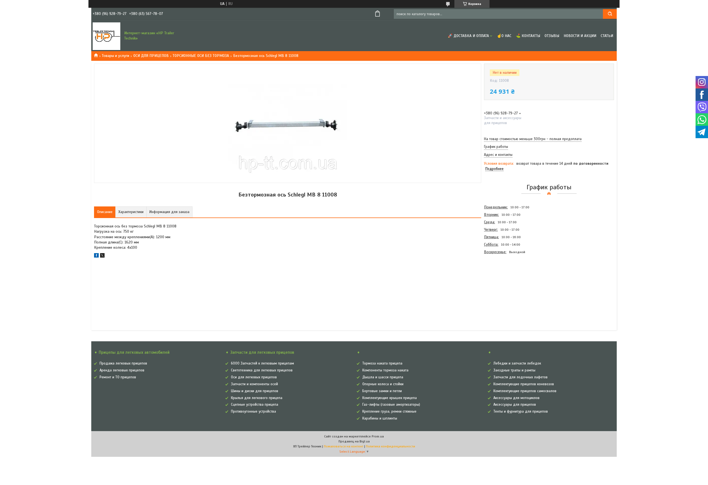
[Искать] (610, 14)
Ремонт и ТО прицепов (118, 377)
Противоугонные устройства (253, 411)
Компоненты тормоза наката (385, 370)
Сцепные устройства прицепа (254, 404)
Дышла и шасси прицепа (382, 377)
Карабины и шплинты (379, 418)
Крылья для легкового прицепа (256, 398)
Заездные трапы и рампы (514, 370)
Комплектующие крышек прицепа (389, 398)
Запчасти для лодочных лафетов (520, 377)
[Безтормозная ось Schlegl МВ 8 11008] (503, 285)
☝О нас (504, 35)
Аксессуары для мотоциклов (516, 398)
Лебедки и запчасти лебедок (517, 363)
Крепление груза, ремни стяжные (389, 411)
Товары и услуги (115, 55)
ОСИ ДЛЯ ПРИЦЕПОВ (151, 55)
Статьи (607, 35)
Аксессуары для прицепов (514, 404)
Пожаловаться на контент (343, 446)
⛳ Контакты (528, 35)
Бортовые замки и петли (382, 391)
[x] (102, 256)
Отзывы (552, 35)
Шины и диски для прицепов (254, 391)
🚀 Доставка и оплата (468, 35)
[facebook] (96, 256)
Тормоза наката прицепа (382, 363)
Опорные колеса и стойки (383, 384)
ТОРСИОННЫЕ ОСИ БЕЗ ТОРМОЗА (201, 55)
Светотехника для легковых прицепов (262, 370)
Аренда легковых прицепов (122, 370)
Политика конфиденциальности (390, 446)
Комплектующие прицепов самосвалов (524, 391)
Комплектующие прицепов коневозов (523, 384)
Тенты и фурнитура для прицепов (520, 411)
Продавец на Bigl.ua (354, 441)
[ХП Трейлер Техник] (106, 36)
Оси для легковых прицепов (254, 377)
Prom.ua (378, 436)
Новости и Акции (580, 35)
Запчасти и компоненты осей (254, 384)
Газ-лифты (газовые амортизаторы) (391, 404)
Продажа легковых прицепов (123, 363)
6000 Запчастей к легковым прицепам (262, 363)
